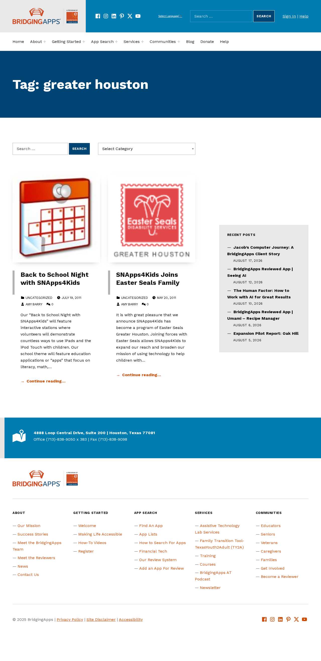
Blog (190, 41)
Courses (208, 564)
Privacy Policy (70, 619)
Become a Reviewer (279, 576)
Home (18, 41)
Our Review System (158, 559)
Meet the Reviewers (36, 557)
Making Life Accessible (100, 534)
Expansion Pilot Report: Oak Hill (265, 333)
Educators (271, 525)
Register (86, 551)
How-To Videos (92, 542)
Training (208, 555)
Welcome (87, 525)
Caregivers (271, 551)
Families (269, 559)
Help (303, 16)
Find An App (151, 525)
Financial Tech (153, 551)
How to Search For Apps (162, 542)
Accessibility (131, 619)
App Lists (148, 534)
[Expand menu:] (44, 41)
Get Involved (273, 568)
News (23, 566)
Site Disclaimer (101, 619)
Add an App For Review (161, 568)
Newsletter (210, 587)
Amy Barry (34, 304)
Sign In (289, 16)
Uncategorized (39, 298)
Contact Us (28, 574)
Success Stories (33, 534)
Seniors (268, 534)
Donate (207, 41)
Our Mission (29, 525)
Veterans (269, 542)
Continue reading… (46, 381)
